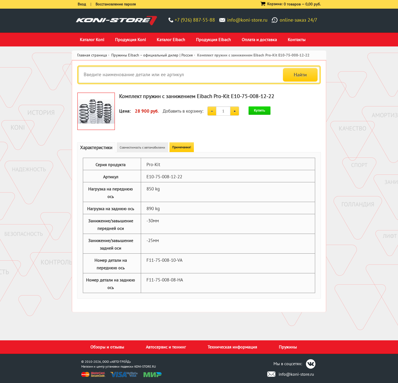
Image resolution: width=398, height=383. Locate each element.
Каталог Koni (92, 39)
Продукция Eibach (213, 39)
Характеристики (96, 147)
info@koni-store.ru (247, 20)
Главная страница (92, 55)
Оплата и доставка (259, 39)
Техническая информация (232, 347)
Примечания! (181, 147)
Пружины (288, 347)
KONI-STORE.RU (145, 366)
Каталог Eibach (171, 39)
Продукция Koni (130, 39)
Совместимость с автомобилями (142, 147)
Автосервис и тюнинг (166, 347)
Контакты (297, 39)
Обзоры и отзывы (107, 347)
